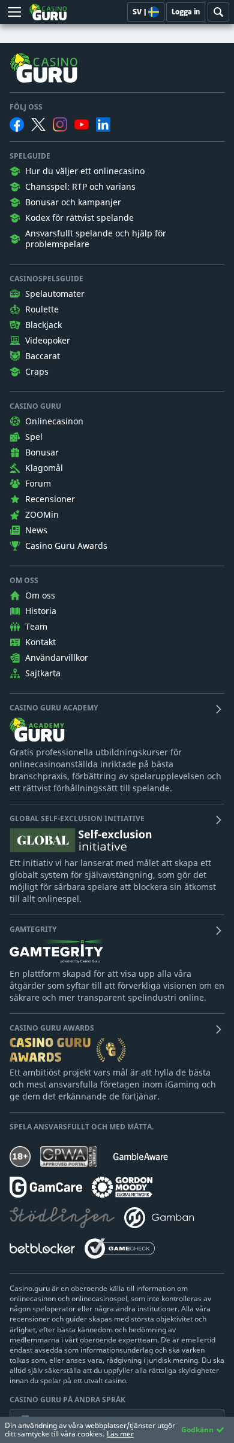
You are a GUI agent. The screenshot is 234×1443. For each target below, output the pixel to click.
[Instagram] (60, 124)
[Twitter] (38, 124)
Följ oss (26, 107)
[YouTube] (81, 124)
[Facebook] (17, 124)
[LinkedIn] (103, 124)
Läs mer (120, 1434)
